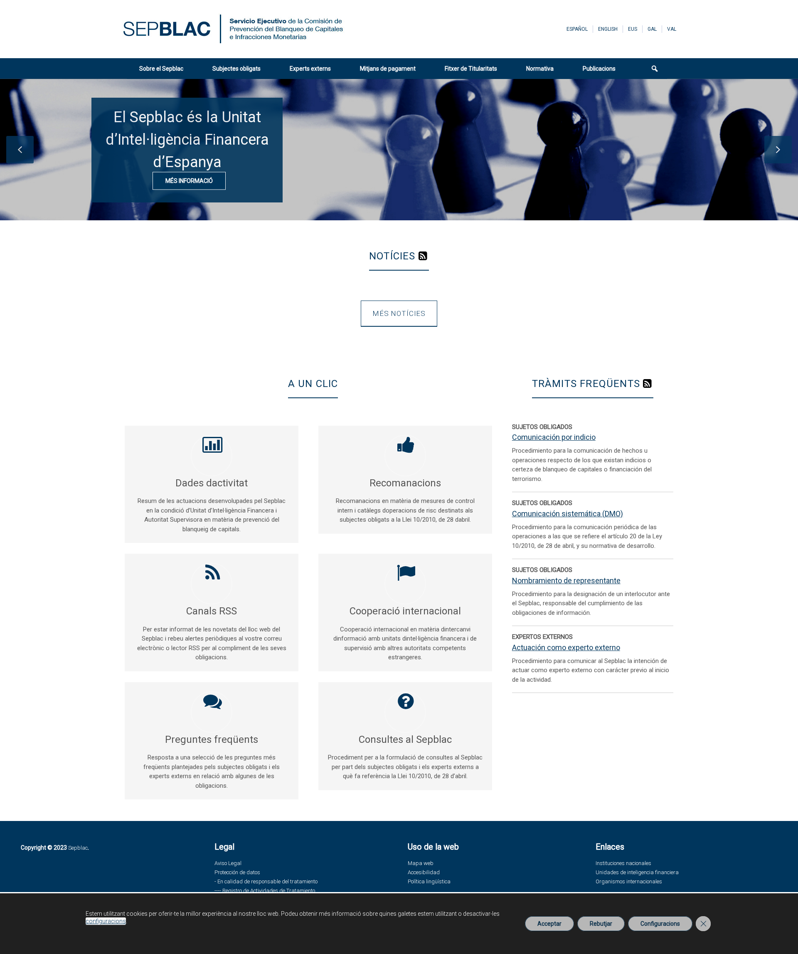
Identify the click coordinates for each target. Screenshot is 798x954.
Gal (652, 29)
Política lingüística (429, 881)
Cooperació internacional (405, 611)
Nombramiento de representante (566, 580)
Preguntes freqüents (211, 739)
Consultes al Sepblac (405, 739)
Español (577, 29)
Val (671, 29)
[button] (20, 149)
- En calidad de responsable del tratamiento (266, 881)
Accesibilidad (424, 872)
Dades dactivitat (211, 483)
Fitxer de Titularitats (471, 68)
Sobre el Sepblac (161, 68)
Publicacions (599, 68)
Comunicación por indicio (554, 437)
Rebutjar (601, 923)
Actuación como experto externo (566, 647)
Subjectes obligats (236, 68)
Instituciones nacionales (623, 863)
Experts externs (310, 68)
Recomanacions (405, 483)
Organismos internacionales (629, 881)
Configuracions (660, 923)
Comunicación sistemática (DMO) (567, 513)
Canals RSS (211, 611)
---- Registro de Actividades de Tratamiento (264, 890)
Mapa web (420, 863)
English (608, 29)
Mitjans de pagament (388, 68)
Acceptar (549, 923)
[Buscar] (649, 68)
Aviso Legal (227, 863)
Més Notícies (399, 313)
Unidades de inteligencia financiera (637, 872)
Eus (632, 29)
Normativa (540, 68)
